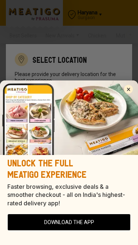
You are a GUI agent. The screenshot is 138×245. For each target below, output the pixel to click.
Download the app (69, 222)
